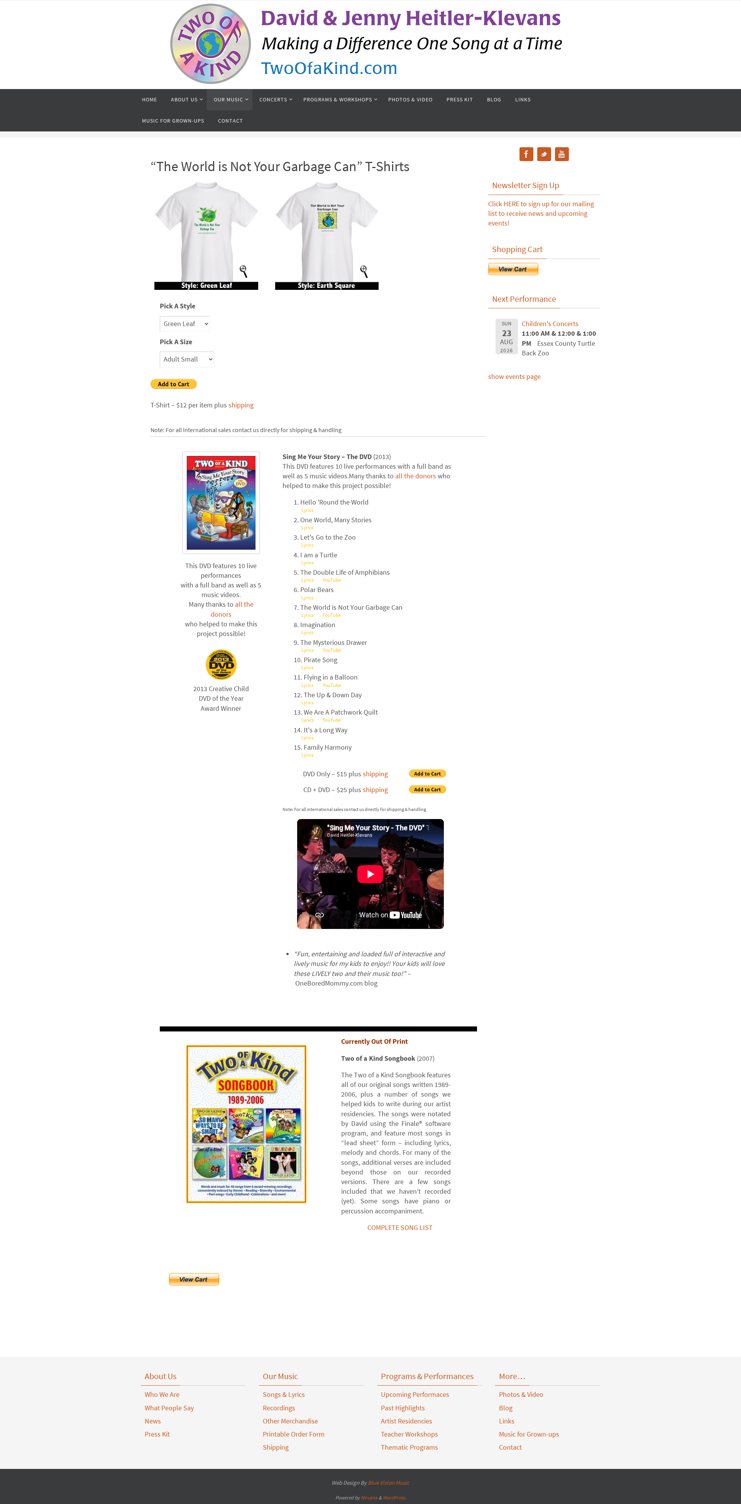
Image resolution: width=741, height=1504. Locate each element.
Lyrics (307, 510)
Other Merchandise (290, 1421)
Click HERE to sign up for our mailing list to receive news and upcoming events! (541, 213)
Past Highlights (403, 1407)
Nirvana (369, 1497)
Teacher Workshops (409, 1434)
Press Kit (157, 1434)
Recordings (279, 1407)
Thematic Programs (409, 1447)
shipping (241, 404)
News (153, 1421)
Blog (506, 1407)
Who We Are (162, 1394)
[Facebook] (526, 155)
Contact (510, 1447)
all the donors (415, 475)
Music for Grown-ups (529, 1434)
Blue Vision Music (388, 1482)
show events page (514, 376)
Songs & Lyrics (284, 1394)
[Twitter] (544, 155)
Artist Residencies (406, 1421)
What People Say (169, 1407)
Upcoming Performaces (415, 1394)
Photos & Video (521, 1394)
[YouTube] (562, 155)
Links (506, 1421)
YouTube (332, 580)
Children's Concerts (550, 323)
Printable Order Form (294, 1434)
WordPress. (394, 1497)
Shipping (276, 1447)
